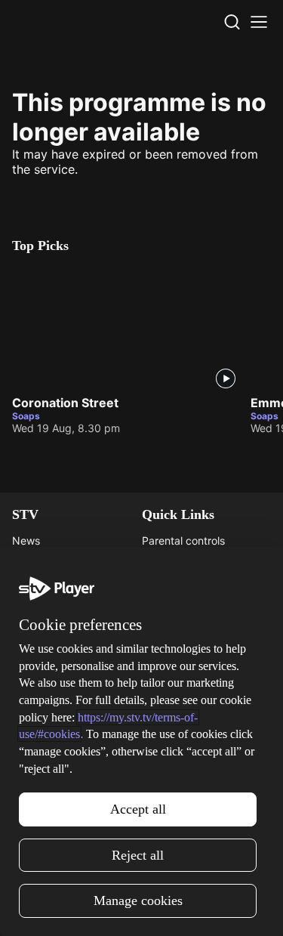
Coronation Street (65, 402)
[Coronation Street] (125, 327)
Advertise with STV (59, 606)
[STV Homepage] (48, 22)
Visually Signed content (199, 606)
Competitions (44, 782)
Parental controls (183, 540)
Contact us (168, 716)
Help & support (179, 562)
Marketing (37, 738)
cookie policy (140, 864)
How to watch (46, 760)
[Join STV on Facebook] (175, 909)
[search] (232, 22)
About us (164, 694)
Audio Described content (203, 628)
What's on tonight (55, 716)
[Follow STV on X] (142, 909)
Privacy (160, 738)
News (26, 540)
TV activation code (188, 584)
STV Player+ (42, 694)
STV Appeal (41, 562)
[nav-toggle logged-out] (259, 22)
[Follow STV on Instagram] (109, 909)
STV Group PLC (50, 628)
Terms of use (173, 760)
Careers (31, 584)
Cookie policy (175, 782)
